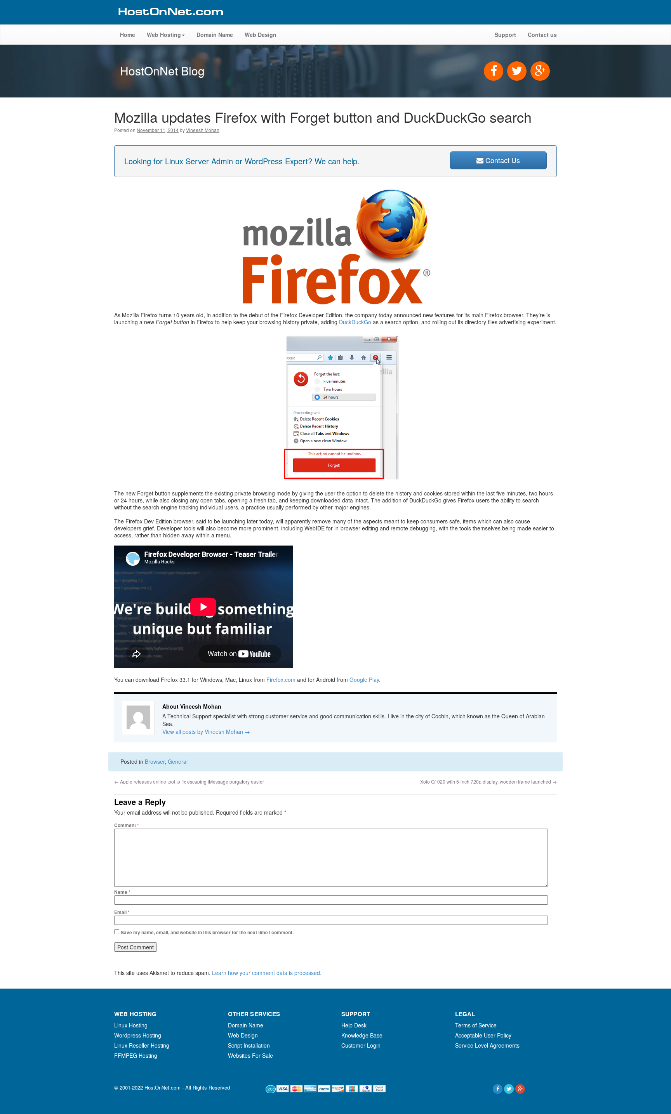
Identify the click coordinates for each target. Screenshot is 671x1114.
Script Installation (249, 1045)
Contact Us (501, 160)
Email (122, 912)
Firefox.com (281, 679)
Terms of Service (476, 1025)
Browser (155, 761)
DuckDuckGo (355, 322)
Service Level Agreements (487, 1045)
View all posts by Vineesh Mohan (206, 731)
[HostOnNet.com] (170, 21)
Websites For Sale (250, 1055)
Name (122, 891)
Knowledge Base (361, 1035)
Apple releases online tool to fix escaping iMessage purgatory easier (189, 781)
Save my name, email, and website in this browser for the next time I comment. (207, 932)
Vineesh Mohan (202, 130)
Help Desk (354, 1025)
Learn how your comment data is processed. (267, 973)
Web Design (260, 34)
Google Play (364, 679)
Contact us (542, 34)
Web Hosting (164, 34)
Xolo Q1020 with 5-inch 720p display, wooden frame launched (488, 781)
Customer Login (361, 1045)
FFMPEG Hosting (135, 1055)
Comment (126, 825)
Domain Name (214, 34)
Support (505, 34)
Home (127, 34)
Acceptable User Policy (483, 1035)
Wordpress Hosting (137, 1035)
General (178, 761)
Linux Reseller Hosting (141, 1045)
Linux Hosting (131, 1025)
